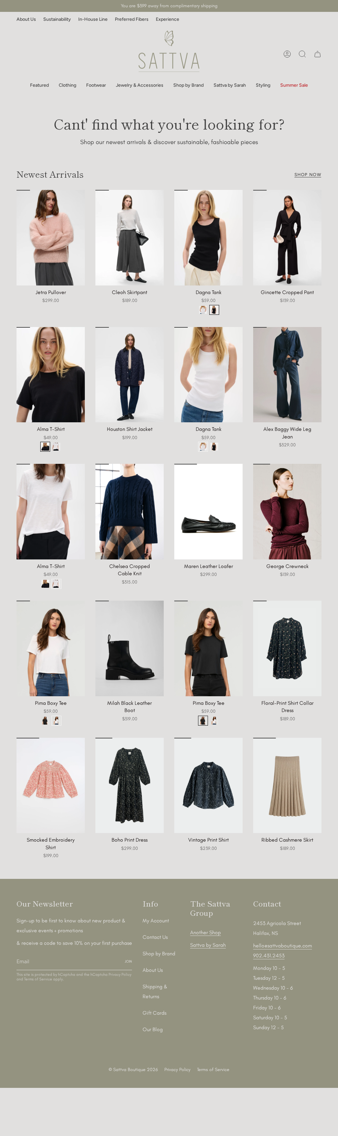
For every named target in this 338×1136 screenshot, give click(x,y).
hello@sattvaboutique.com (282, 945)
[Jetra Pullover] (51, 237)
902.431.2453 (269, 955)
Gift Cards (154, 1013)
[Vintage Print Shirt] (208, 785)
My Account (156, 920)
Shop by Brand (159, 953)
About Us (26, 19)
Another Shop (205, 932)
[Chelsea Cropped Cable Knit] (129, 511)
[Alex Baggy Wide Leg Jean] (287, 375)
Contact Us (155, 937)
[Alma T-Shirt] (51, 375)
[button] (39, 85)
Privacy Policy (120, 974)
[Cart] (317, 54)
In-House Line (93, 19)
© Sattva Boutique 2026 (133, 1069)
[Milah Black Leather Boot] (129, 648)
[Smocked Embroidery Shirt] (51, 785)
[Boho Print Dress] (129, 785)
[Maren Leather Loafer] (208, 511)
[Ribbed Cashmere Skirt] (287, 785)
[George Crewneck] (287, 511)
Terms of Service (38, 979)
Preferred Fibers (132, 19)
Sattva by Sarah (208, 945)
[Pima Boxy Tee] (51, 648)
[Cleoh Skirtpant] (129, 237)
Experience (167, 19)
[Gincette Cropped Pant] (287, 237)
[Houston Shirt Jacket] (129, 375)
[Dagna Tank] (208, 237)
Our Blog (153, 1029)
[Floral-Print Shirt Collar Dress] (287, 648)
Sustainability (57, 19)
